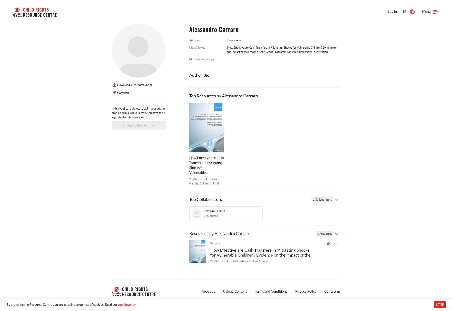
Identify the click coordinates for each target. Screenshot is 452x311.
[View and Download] (336, 243)
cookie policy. (127, 304)
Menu (426, 11)
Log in (392, 11)
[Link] (217, 110)
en (405, 11)
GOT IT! (440, 305)
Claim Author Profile (138, 125)
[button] (235, 291)
